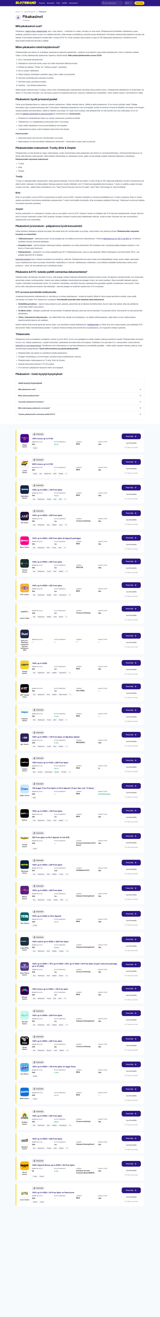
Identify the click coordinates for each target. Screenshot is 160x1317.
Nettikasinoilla (93, 324)
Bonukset (50, 3)
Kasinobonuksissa (23, 259)
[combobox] (112, 3)
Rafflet (64, 3)
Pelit (58, 3)
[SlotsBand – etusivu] (26, 3)
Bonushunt (73, 3)
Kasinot (42, 3)
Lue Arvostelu (131, 443)
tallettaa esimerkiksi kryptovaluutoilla (37, 114)
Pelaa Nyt (139, 3)
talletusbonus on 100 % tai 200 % (117, 239)
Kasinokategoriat (29, 12)
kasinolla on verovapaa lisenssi (28, 345)
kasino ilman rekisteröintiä (36, 31)
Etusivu (18, 12)
